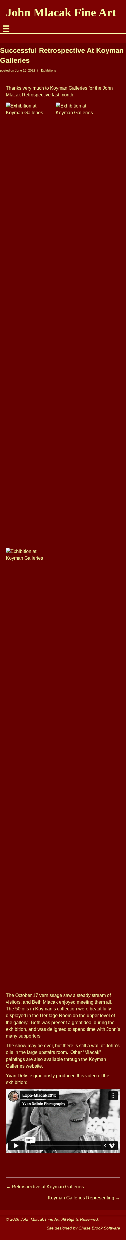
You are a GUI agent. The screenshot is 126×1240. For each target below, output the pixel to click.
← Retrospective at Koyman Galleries (45, 1186)
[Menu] (6, 28)
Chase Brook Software (99, 1228)
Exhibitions (48, 70)
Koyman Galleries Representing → (84, 1197)
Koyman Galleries (68, 88)
